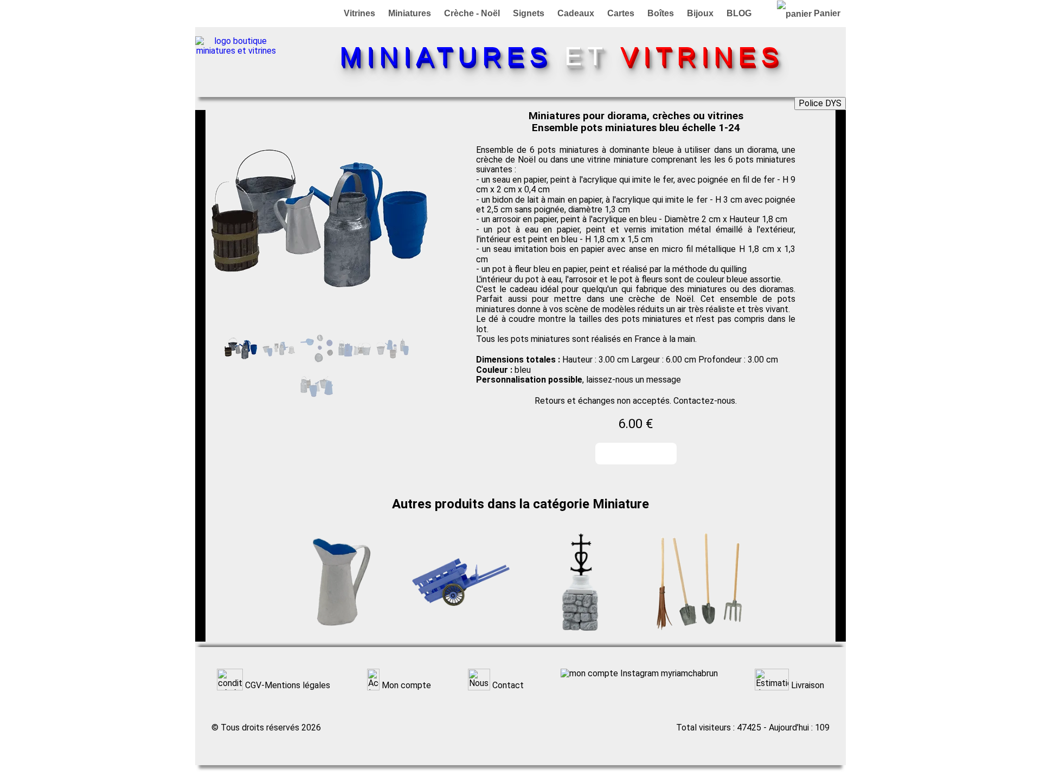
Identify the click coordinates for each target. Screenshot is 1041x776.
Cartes (620, 13)
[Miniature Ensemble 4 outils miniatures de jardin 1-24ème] (699, 636)
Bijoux (700, 13)
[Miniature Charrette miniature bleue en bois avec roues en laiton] (460, 636)
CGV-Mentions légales (286, 685)
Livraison (806, 685)
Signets (528, 13)
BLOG (739, 13)
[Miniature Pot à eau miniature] (341, 636)
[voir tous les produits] (236, 51)
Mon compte (405, 685)
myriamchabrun (688, 673)
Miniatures (409, 13)
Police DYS (820, 103)
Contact (507, 685)
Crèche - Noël (472, 13)
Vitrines (359, 13)
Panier (826, 13)
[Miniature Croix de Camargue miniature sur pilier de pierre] (580, 636)
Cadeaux (575, 13)
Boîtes (660, 13)
